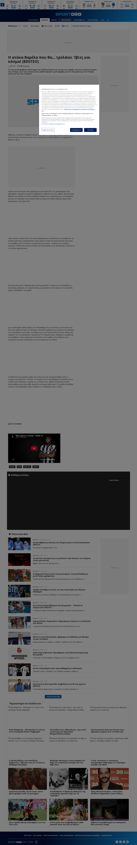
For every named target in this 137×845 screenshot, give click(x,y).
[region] (69, 110)
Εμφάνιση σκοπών (48, 130)
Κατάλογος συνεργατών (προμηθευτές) (53, 124)
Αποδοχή (90, 130)
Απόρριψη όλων (76, 130)
